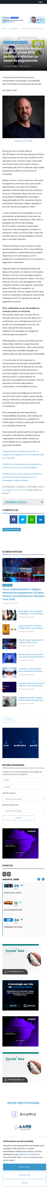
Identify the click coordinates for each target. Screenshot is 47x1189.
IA (16, 42)
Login (40, 2)
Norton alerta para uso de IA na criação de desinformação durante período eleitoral (31, 656)
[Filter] (9, 874)
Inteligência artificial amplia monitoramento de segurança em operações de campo (31, 700)
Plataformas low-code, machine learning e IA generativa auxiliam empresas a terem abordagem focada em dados (22, 477)
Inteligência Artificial (14, 490)
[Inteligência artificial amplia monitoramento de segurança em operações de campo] (9, 701)
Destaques (8, 42)
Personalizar (24, 1175)
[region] (23, 1163)
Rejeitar (24, 1183)
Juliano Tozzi (19, 141)
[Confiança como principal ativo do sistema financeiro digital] (9, 672)
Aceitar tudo (24, 1167)
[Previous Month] (38, 879)
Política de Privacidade (28, 1154)
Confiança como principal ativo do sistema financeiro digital (30, 671)
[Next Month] (43, 879)
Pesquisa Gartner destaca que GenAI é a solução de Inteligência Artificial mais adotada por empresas (22, 454)
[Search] (4, 874)
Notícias (23, 42)
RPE (30, 141)
